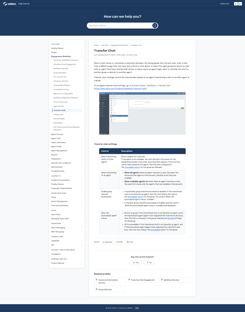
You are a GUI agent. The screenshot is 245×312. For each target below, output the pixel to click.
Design (54, 52)
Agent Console (57, 134)
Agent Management (59, 150)
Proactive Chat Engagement (64, 64)
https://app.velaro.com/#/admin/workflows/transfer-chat (120, 88)
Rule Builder (58, 123)
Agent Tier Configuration (63, 93)
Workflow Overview (60, 68)
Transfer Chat (59, 110)
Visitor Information (58, 142)
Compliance (56, 254)
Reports (54, 155)
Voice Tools (55, 214)
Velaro (130, 308)
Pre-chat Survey (59, 77)
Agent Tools (56, 138)
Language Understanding (61, 188)
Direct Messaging (58, 228)
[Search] (154, 25)
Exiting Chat (58, 114)
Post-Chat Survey (60, 102)
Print (131, 242)
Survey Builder (59, 119)
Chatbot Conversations (60, 180)
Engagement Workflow (61, 56)
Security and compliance (61, 163)
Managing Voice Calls (60, 219)
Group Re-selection (61, 81)
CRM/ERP (55, 241)
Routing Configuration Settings (65, 98)
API (52, 245)
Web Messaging (57, 232)
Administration (57, 167)
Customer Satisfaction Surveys (65, 60)
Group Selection (59, 73)
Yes (137, 263)
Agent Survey (58, 106)
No (151, 263)
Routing (171, 218)
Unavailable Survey (61, 89)
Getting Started (57, 48)
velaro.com (225, 4)
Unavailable (155, 230)
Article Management (59, 201)
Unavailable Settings (61, 85)
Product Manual (57, 263)
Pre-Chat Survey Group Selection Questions (66, 128)
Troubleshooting (57, 171)
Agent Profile (56, 146)
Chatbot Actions (57, 184)
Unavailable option (132, 167)
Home (96, 45)
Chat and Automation (59, 205)
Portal (53, 197)
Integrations (56, 159)
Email (120, 242)
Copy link (108, 242)
